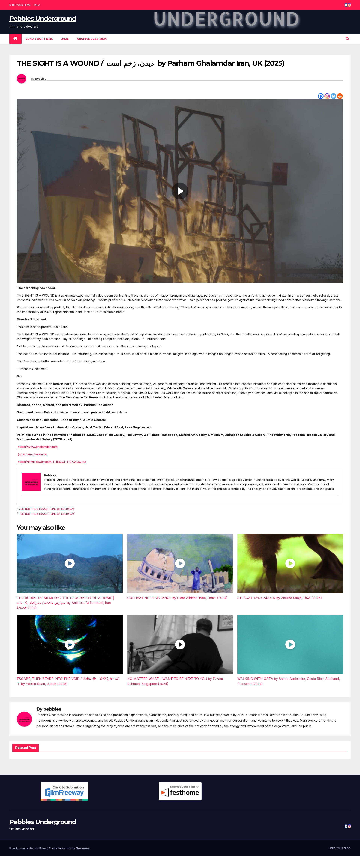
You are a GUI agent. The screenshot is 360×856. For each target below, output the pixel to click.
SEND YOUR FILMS (20, 4)
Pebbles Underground (42, 18)
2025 (65, 38)
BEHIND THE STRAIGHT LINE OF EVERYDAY (48, 508)
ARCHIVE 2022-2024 (92, 38)
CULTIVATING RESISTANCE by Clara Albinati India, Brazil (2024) (177, 598)
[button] (347, 39)
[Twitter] (333, 96)
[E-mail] (24, 501)
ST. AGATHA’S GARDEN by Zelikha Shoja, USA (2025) (279, 598)
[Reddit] (340, 96)
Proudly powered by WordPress (28, 848)
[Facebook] (321, 96)
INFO (37, 4)
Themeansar (83, 848)
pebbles (40, 78)
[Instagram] (327, 96)
